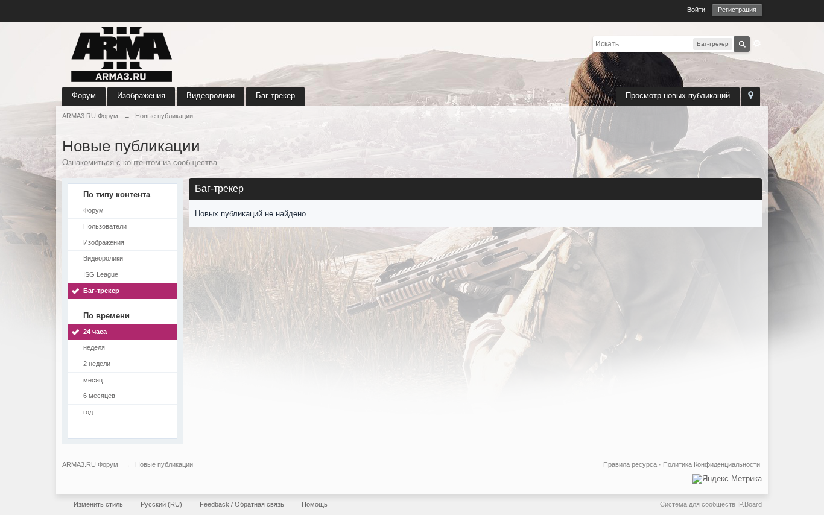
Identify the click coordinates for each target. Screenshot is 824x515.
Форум (84, 95)
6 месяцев (99, 395)
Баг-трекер (275, 95)
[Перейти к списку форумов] (122, 53)
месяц (93, 380)
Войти (696, 9)
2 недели (96, 363)
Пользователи (105, 226)
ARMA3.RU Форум (90, 464)
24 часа (95, 331)
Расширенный (757, 43)
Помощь (315, 504)
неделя (94, 347)
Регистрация (737, 9)
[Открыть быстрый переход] (750, 96)
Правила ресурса (630, 464)
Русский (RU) (161, 504)
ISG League (100, 274)
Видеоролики (210, 95)
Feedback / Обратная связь (242, 504)
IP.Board (749, 504)
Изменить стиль (98, 504)
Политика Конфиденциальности (711, 464)
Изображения (141, 95)
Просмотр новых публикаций (678, 95)
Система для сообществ (697, 504)
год (88, 411)
